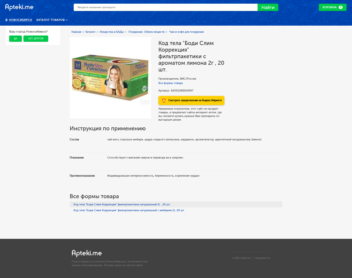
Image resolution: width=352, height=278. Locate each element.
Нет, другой (35, 38)
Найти (267, 7)
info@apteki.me (262, 258)
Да (15, 38)
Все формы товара (170, 83)
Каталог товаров (51, 20)
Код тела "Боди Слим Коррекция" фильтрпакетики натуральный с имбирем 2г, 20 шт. (129, 210)
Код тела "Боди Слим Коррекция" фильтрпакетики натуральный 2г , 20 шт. (122, 204)
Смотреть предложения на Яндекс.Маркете (195, 100)
